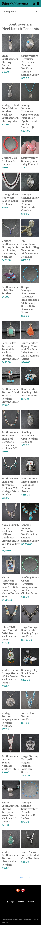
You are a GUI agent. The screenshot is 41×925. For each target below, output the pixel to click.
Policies (31, 902)
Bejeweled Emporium (15, 3)
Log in (12, 902)
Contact (21, 902)
